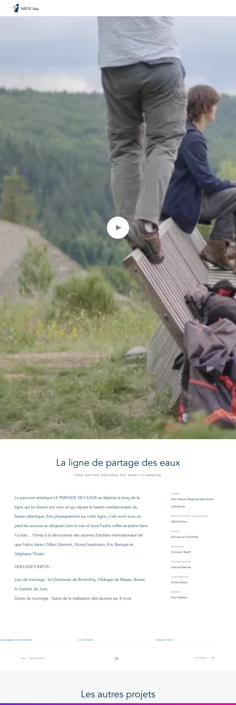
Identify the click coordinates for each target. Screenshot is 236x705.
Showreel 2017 (164, 640)
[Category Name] (118, 658)
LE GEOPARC (85, 640)
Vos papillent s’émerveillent (16, 640)
